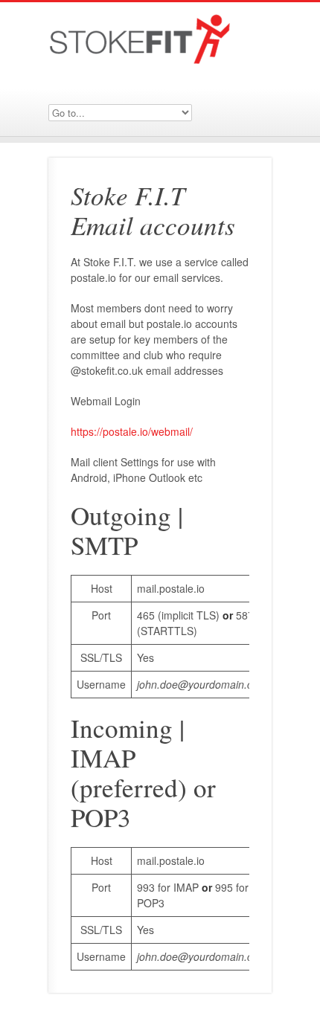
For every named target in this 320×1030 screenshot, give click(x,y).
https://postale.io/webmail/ (132, 431)
